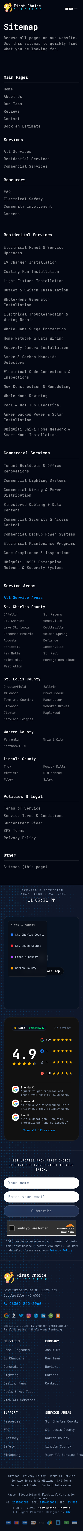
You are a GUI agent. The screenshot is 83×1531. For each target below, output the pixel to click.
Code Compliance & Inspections (37, 552)
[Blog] (58, 1315)
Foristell (12, 647)
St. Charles (14, 621)
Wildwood (11, 693)
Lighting (11, 1375)
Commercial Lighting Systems (35, 480)
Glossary (11, 1438)
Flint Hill (13, 660)
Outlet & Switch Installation (36, 290)
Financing (12, 1454)
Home (8, 89)
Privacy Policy (20, 838)
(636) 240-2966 (25, 1303)
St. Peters (52, 614)
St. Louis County (22, 679)
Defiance (50, 640)
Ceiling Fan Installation (31, 271)
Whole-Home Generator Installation (27, 302)
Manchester (52, 700)
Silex (48, 779)
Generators (13, 1366)
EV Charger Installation (30, 262)
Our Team (13, 104)
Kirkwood (11, 706)
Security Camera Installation (36, 347)
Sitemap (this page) (25, 866)
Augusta (10, 640)
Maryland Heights (18, 719)
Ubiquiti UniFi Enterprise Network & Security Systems (34, 565)
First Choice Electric (54, 1508)
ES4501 (72, 1502)
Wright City (53, 739)
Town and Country (18, 700)
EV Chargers (14, 1358)
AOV (68, 1512)
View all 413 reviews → (41, 1130)
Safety (9, 1446)
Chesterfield (15, 687)
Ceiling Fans (15, 1383)
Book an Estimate (22, 126)
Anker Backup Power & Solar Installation (34, 417)
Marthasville (15, 746)
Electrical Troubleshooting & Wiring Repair (36, 317)
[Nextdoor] (50, 1315)
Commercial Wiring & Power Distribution (32, 492)
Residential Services (27, 158)
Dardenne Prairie (18, 634)
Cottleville (53, 627)
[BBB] (14, 1315)
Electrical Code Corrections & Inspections (37, 374)
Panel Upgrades (15, 1329)
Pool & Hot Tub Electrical (32, 405)
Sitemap (13, 1476)
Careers (12, 213)
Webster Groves (56, 706)
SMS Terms (14, 830)
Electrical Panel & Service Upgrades (34, 250)
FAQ (7, 191)
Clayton (10, 713)
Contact (12, 118)
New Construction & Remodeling (37, 386)
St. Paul (50, 653)
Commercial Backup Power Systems (39, 534)
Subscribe (41, 1211)
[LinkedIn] (43, 1315)
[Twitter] (21, 1315)
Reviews (12, 111)
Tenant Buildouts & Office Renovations (32, 468)
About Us (13, 96)
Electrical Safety (23, 199)
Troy (7, 766)
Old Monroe (52, 773)
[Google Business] (6, 1315)
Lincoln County (20, 758)
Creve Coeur (53, 693)
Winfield (11, 773)
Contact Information (57, 1485)
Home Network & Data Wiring (34, 338)
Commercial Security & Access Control (36, 522)
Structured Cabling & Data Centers (32, 507)
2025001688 (20, 1502)
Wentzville (52, 621)
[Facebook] (36, 1315)
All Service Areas (23, 597)
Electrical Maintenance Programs (39, 543)
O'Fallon (11, 614)
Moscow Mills (54, 766)
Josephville (53, 647)
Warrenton (12, 739)
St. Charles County (24, 606)
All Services (17, 151)
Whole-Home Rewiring (25, 395)
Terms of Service (22, 808)
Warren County (19, 732)
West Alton (13, 666)
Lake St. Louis (17, 627)
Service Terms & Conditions (34, 815)
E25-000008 (48, 1502)
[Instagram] (28, 1315)
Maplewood (51, 713)
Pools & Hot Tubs (18, 1391)
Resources (12, 1421)
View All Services (19, 1400)
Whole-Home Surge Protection (35, 329)
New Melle (12, 653)
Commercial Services (25, 166)
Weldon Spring (55, 634)
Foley (8, 779)
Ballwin (49, 687)
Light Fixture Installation (34, 280)
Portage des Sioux (59, 660)
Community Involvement (28, 206)
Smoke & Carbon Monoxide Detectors (30, 359)
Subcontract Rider (23, 823)
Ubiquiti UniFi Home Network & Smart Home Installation (37, 432)
